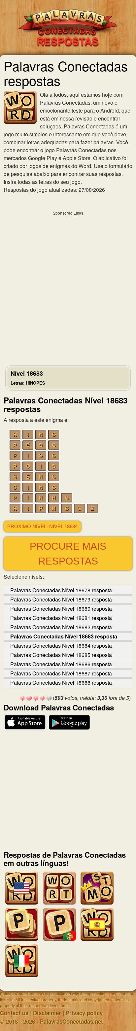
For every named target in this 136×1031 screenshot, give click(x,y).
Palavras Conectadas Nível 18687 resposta (61, 673)
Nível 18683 (28, 377)
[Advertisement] (68, 287)
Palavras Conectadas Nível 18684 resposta (61, 645)
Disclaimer (47, 1013)
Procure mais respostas (68, 554)
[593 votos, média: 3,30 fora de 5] (22, 698)
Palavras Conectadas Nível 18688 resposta (61, 682)
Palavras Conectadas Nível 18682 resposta (61, 627)
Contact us (14, 1013)
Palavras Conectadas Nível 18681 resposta (61, 618)
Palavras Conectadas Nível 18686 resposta (61, 664)
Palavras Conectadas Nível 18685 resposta (61, 655)
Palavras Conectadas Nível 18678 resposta (61, 590)
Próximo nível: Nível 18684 (42, 526)
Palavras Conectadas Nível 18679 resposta (61, 599)
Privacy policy (84, 1013)
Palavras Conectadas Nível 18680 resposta (61, 608)
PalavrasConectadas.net (71, 1021)
